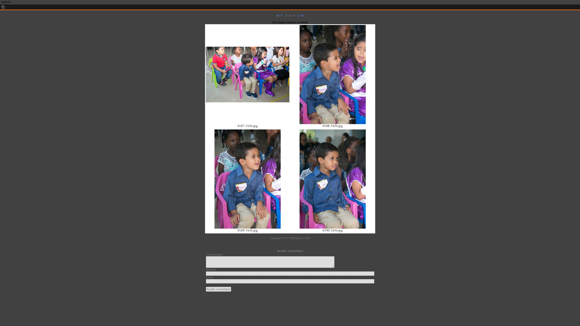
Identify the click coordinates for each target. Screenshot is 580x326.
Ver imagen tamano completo (290, 22)
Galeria (5, 2)
